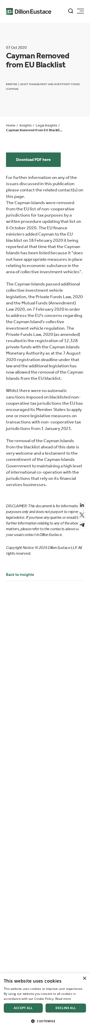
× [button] (84, 978)
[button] (45, 1021)
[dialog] (45, 1001)
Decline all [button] (66, 1008)
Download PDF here (33, 159)
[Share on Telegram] (82, 525)
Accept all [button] (23, 1008)
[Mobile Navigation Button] (80, 11)
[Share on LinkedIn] (82, 505)
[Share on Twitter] (82, 515)
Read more (63, 999)
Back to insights (20, 574)
